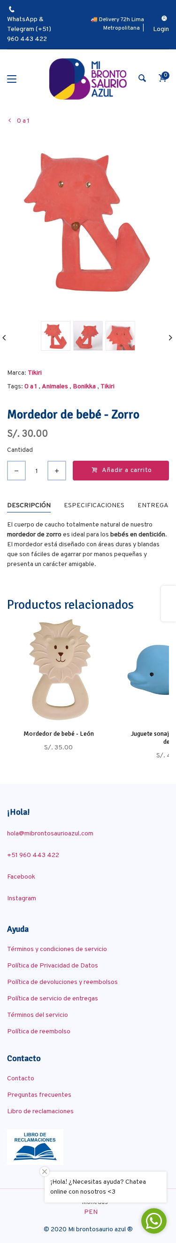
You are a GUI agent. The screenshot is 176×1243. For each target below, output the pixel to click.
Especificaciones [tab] (94, 506)
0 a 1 (30, 387)
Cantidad (20, 450)
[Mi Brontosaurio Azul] (88, 79)
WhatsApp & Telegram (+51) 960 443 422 (29, 29)
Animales (55, 387)
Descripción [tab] (29, 506)
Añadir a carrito (127, 470)
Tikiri (35, 373)
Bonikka (84, 387)
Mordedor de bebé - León (58, 734)
